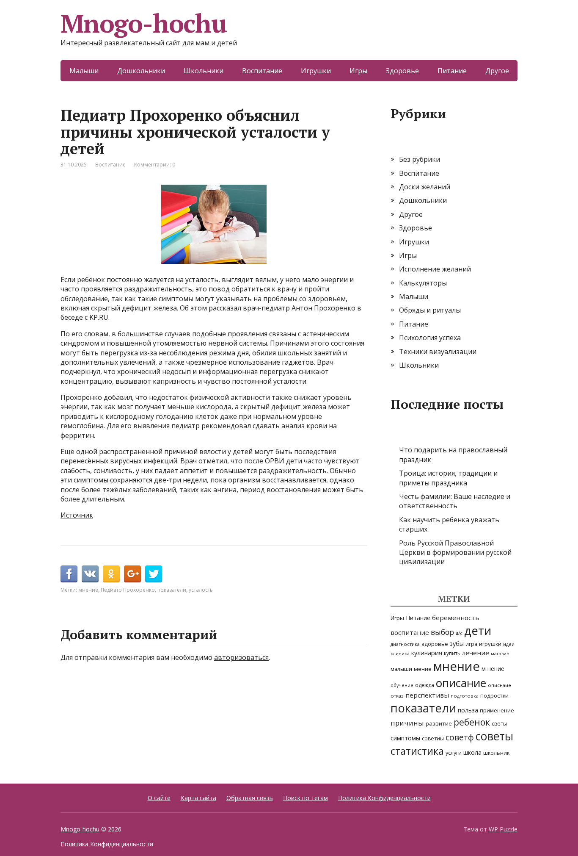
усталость (201, 589)
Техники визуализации (437, 351)
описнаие (499, 685)
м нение (493, 669)
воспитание (410, 632)
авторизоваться (241, 657)
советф (460, 737)
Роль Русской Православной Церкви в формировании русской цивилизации (455, 552)
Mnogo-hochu (144, 23)
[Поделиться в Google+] (132, 573)
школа (472, 752)
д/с (459, 633)
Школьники (203, 70)
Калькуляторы (423, 283)
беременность (455, 617)
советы (494, 736)
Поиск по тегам (305, 798)
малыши (401, 669)
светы (499, 723)
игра (471, 644)
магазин (500, 654)
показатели (171, 589)
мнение (88, 589)
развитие (439, 723)
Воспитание (262, 70)
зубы (457, 644)
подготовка (465, 696)
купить (452, 653)
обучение (402, 685)
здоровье (434, 644)
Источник (77, 515)
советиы (433, 738)
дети (477, 630)
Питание (452, 70)
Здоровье (402, 70)
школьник (496, 752)
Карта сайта (198, 798)
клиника (400, 653)
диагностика (405, 644)
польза (468, 710)
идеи (509, 644)
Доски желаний (424, 186)
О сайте (159, 798)
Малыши (84, 70)
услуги (454, 752)
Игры (358, 70)
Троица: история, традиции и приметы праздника (448, 477)
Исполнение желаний (435, 269)
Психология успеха (430, 337)
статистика (417, 751)
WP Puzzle (503, 829)
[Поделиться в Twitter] (153, 573)
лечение (475, 652)
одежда (424, 685)
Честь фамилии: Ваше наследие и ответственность (454, 501)
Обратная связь (249, 798)
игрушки (490, 644)
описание (461, 682)
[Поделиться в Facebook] (69, 573)
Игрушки (316, 70)
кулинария (426, 653)
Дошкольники (141, 70)
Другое (497, 70)
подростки (494, 695)
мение (423, 669)
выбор (442, 632)
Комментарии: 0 (154, 164)
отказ (397, 696)
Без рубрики (419, 159)
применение (497, 710)
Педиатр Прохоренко (128, 589)
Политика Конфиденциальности (384, 798)
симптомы (405, 738)
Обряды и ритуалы (430, 310)
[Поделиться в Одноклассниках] (111, 573)
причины (407, 723)
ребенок (472, 722)
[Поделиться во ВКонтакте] (90, 573)
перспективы (427, 695)
